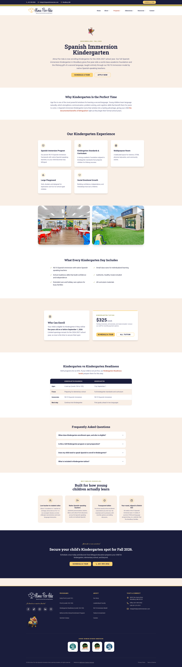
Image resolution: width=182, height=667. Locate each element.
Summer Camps (64, 618)
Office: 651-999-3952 (136, 602)
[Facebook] (28, 609)
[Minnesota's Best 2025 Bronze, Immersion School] (85, 647)
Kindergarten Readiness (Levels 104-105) (72, 608)
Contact (151, 11)
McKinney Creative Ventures (87, 662)
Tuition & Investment (99, 613)
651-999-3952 (103, 564)
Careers (95, 618)
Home (99, 11)
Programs (116, 11)
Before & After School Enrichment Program (72, 613)
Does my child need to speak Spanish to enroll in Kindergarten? (82, 453)
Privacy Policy (141, 662)
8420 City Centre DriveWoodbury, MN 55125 (136, 598)
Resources (141, 11)
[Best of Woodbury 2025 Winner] (73, 647)
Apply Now (102, 75)
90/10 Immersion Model (100, 608)
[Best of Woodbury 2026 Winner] (109, 647)
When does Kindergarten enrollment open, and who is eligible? (82, 435)
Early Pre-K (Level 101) (66, 598)
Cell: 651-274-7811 (135, 605)
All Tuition (125, 334)
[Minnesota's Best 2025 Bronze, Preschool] (97, 647)
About (106, 11)
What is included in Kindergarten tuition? (73, 461)
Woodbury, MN (66, 2)
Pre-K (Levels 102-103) (66, 603)
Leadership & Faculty (99, 603)
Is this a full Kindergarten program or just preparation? (79, 444)
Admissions (128, 11)
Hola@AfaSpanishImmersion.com (49, 2)
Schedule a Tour (149, 2)
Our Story (96, 598)
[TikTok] (34, 609)
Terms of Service (151, 662)
